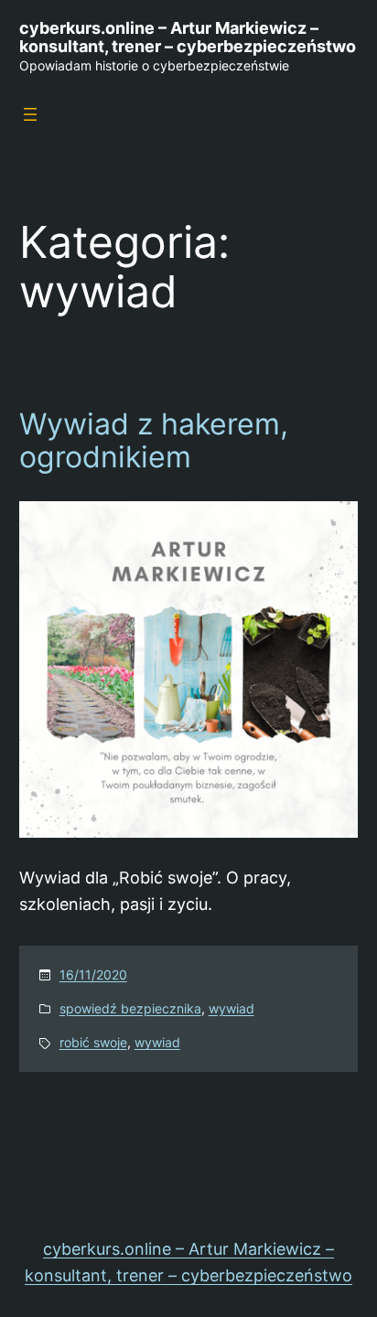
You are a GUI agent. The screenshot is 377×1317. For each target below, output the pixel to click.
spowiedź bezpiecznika (130, 1008)
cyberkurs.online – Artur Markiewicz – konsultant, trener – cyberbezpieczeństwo (187, 37)
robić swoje (93, 1042)
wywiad (231, 1008)
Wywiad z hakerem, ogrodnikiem (153, 441)
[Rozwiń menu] (30, 114)
